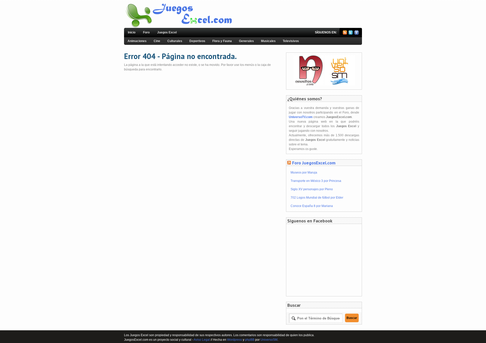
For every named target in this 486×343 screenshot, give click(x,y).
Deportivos (197, 41)
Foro (146, 32)
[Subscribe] (345, 33)
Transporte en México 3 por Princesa (316, 181)
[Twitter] (351, 33)
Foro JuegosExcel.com (313, 163)
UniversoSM (268, 339)
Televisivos (291, 41)
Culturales (174, 41)
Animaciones (137, 41)
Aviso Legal (202, 339)
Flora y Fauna (222, 41)
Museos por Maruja (304, 172)
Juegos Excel (167, 32)
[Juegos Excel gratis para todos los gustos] (178, 27)
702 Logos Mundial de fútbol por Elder (317, 197)
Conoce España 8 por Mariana (312, 206)
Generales (246, 41)
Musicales (268, 41)
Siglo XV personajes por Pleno (312, 189)
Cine (157, 41)
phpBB (249, 339)
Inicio (131, 32)
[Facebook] (356, 33)
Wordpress (234, 339)
